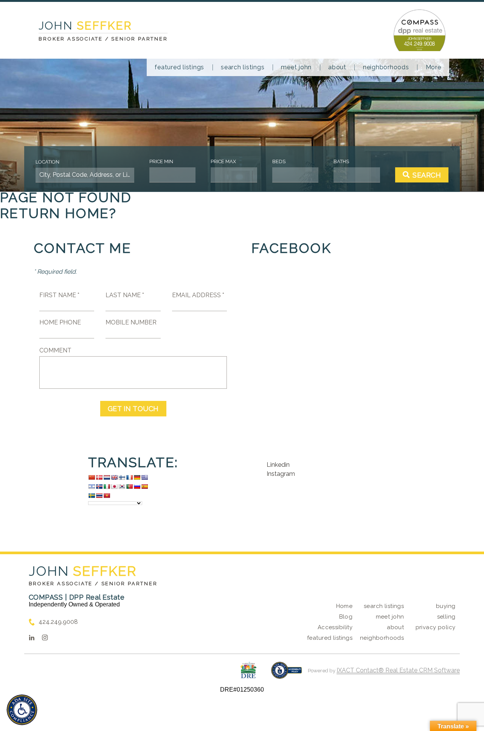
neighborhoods (386, 67)
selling (446, 616)
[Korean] (121, 486)
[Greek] (144, 477)
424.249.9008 (58, 621)
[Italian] (106, 486)
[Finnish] (121, 477)
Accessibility (335, 627)
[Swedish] (91, 496)
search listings (242, 67)
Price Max (223, 161)
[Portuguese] (129, 486)
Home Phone (60, 322)
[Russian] (136, 486)
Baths (341, 161)
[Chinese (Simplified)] (91, 477)
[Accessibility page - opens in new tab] (286, 674)
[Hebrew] (91, 486)
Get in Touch (133, 409)
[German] (136, 477)
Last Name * (124, 295)
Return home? (58, 213)
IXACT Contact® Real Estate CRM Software (398, 670)
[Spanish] (144, 486)
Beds (278, 161)
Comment (55, 350)
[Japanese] (114, 486)
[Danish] (99, 477)
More (433, 67)
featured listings (179, 67)
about (337, 67)
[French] (129, 477)
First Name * (59, 295)
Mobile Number (131, 322)
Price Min (161, 161)
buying (446, 606)
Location (47, 162)
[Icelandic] (99, 486)
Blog (346, 616)
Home (344, 606)
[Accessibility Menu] (22, 709)
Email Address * (198, 295)
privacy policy (436, 627)
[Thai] (99, 496)
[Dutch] (106, 477)
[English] (114, 477)
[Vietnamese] (106, 496)
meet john (296, 67)
